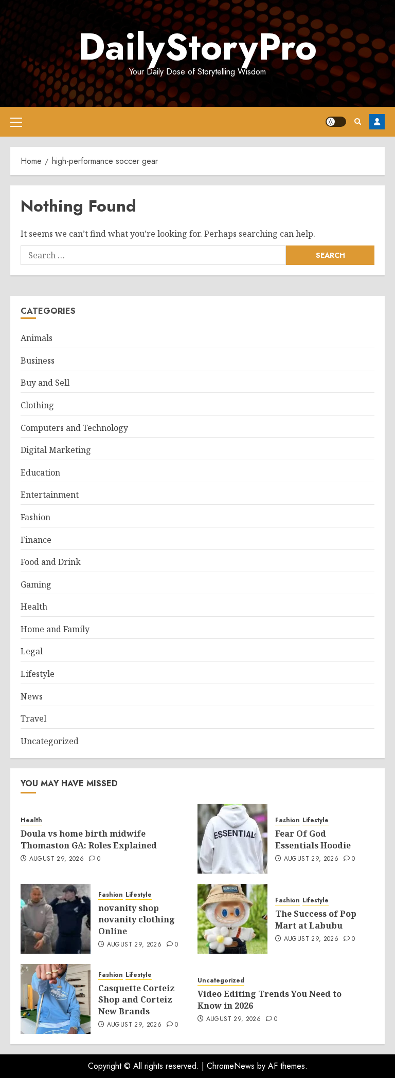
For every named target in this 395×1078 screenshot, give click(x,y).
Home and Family (55, 629)
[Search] (357, 121)
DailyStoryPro (197, 46)
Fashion (35, 517)
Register (377, 121)
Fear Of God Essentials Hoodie (313, 839)
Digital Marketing (56, 450)
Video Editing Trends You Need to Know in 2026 (270, 999)
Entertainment (50, 494)
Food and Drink (51, 562)
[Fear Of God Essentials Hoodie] (232, 839)
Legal (32, 651)
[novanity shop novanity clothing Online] (56, 919)
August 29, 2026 (56, 859)
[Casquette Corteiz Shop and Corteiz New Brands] (56, 999)
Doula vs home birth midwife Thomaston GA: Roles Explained (89, 839)
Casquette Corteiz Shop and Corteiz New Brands (136, 999)
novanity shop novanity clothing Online (136, 919)
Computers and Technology (74, 427)
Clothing (37, 405)
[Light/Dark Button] (336, 122)
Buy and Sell (45, 382)
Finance (36, 539)
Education (40, 472)
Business (38, 360)
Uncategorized (50, 741)
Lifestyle (38, 673)
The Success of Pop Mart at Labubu (315, 919)
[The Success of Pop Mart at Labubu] (232, 919)
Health (34, 606)
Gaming (36, 584)
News (32, 696)
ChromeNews (231, 1066)
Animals (36, 338)
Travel (33, 718)
